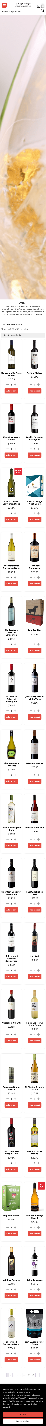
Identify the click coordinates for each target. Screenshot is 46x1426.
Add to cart (11, 391)
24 (29, 1375)
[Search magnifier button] (43, 11)
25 (33, 1375)
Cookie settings (23, 1421)
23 (24, 1375)
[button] (4, 5)
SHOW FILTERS (14, 324)
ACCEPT (23, 1414)
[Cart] (42, 6)
